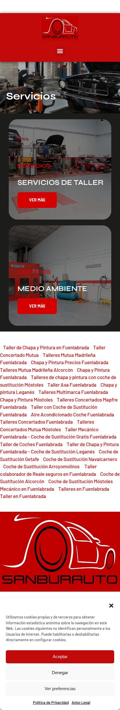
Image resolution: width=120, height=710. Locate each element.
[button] (111, 606)
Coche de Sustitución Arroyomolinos (41, 466)
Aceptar (60, 656)
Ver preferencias (60, 688)
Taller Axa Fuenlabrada (71, 385)
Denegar (60, 672)
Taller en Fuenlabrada (23, 496)
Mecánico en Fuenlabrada (27, 489)
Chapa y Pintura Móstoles (26, 399)
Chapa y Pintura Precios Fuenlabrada (69, 362)
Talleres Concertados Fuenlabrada (36, 422)
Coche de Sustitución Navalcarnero (80, 459)
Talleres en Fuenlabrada (83, 489)
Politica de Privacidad (51, 702)
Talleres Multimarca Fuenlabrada (73, 392)
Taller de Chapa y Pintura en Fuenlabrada (46, 347)
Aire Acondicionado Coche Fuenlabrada (72, 414)
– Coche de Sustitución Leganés (61, 451)
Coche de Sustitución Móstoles (80, 481)
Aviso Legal (81, 702)
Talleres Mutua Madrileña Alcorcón (36, 370)
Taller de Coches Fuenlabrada (31, 444)
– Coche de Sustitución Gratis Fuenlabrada (72, 436)
